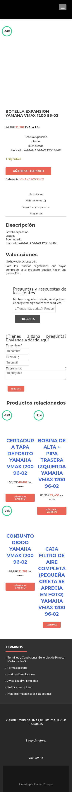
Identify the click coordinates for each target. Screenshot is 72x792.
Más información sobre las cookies (29, 693)
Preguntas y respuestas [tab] (36, 206)
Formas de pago (17, 667)
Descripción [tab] (36, 193)
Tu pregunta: (14, 368)
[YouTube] (38, 775)
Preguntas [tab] (36, 213)
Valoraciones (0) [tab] (36, 200)
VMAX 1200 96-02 (32, 179)
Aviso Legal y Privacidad (22, 680)
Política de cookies (19, 687)
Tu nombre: (13, 345)
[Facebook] (33, 775)
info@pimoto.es (36, 740)
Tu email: (11, 356)
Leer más (52, 624)
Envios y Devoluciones (21, 674)
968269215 (36, 757)
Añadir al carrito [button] (20, 497)
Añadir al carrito (28, 171)
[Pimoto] (15, 7)
